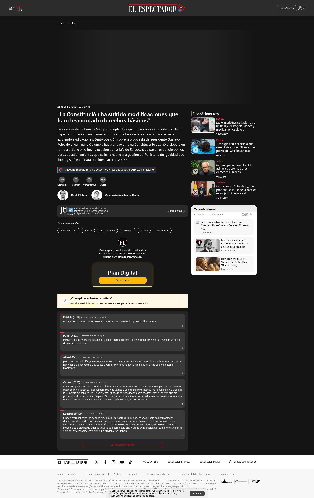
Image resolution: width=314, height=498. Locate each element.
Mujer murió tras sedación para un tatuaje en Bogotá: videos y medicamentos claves (235, 126)
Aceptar (197, 493)
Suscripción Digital (210, 461)
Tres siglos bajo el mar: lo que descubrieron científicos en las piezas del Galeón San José (235, 147)
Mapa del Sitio (150, 461)
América (220, 182)
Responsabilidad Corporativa (196, 474)
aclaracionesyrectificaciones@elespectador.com (166, 486)
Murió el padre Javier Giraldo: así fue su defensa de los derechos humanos (234, 168)
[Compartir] (62, 180)
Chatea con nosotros (245, 461)
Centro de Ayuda (95, 474)
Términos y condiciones (159, 474)
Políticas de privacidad (125, 474)
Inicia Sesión (287, 8)
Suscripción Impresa (179, 461)
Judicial (220, 161)
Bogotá (220, 118)
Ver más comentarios (122, 444)
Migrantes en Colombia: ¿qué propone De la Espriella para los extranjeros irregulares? (236, 190)
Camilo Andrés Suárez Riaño (122, 195)
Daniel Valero (79, 195)
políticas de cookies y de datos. (139, 495)
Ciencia (220, 140)
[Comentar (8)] (89, 180)
